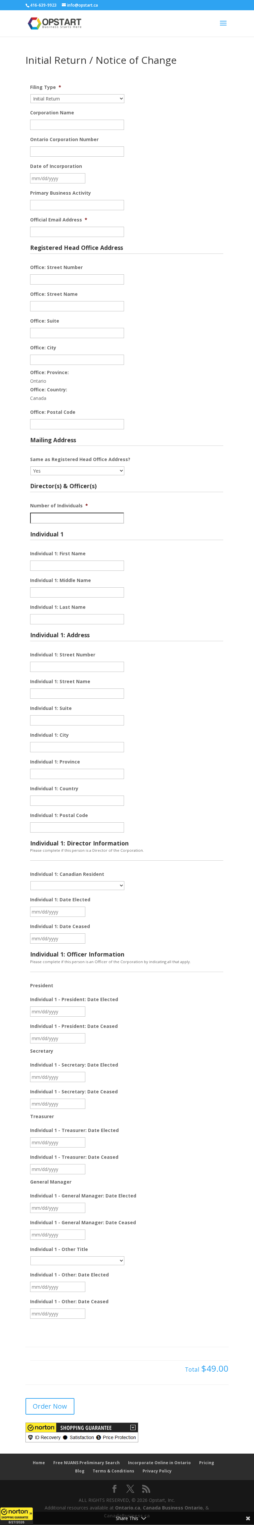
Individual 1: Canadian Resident (67, 874)
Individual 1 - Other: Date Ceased (69, 1302)
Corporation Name (52, 113)
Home (39, 1463)
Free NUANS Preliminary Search (86, 1463)
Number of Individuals (59, 506)
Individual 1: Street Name (60, 681)
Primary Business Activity (60, 193)
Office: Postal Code (52, 412)
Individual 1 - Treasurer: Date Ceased (74, 1157)
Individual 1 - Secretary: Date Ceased (74, 1092)
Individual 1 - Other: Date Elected (69, 1275)
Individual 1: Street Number (62, 655)
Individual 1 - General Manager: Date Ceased (83, 1223)
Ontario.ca (127, 1508)
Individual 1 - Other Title (59, 1249)
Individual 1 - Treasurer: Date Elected (74, 1130)
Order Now (50, 1406)
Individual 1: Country (54, 789)
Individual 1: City (49, 735)
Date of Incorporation (56, 166)
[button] (16, 1516)
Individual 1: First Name (58, 554)
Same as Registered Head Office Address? (80, 459)
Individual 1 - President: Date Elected (74, 999)
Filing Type (45, 87)
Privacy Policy (157, 1471)
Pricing (206, 1463)
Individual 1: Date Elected (60, 900)
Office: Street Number (56, 267)
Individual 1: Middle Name (60, 580)
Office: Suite (44, 321)
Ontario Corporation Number (64, 139)
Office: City (43, 348)
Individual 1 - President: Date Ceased (74, 1026)
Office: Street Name (54, 294)
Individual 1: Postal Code (59, 815)
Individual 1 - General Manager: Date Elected (83, 1196)
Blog (79, 1471)
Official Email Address (58, 220)
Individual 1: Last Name (58, 607)
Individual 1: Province (55, 762)
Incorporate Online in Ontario (159, 1463)
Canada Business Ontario (173, 1508)
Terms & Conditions (113, 1471)
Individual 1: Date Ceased (60, 926)
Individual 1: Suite (51, 708)
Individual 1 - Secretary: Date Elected (74, 1065)
